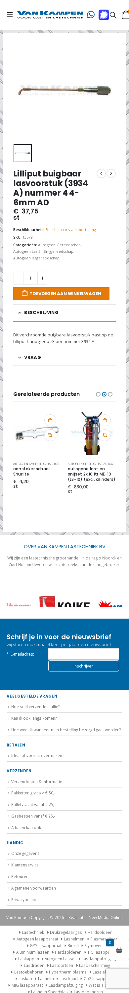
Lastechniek (33, 932)
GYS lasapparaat (46, 945)
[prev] (101, 173)
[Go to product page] (37, 433)
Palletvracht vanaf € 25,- (33, 804)
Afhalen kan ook (26, 827)
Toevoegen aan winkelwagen (65, 293)
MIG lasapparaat (27, 985)
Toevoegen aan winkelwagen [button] (50, 420)
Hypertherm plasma (68, 971)
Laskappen (28, 958)
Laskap (25, 978)
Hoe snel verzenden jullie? (35, 706)
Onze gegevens (25, 853)
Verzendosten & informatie (36, 781)
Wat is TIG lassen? (105, 985)
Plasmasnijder (103, 938)
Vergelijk (50, 435)
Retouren (19, 876)
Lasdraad (69, 978)
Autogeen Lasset (60, 958)
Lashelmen (74, 938)
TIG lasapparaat (102, 952)
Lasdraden (34, 965)
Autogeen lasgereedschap (36, 257)
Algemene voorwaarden (33, 888)
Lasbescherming (94, 965)
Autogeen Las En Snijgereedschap (43, 251)
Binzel (73, 945)
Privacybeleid (23, 899)
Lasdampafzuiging (99, 958)
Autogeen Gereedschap (59, 244)
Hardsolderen (68, 952)
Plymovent (94, 945)
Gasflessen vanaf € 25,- (33, 816)
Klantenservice (25, 864)
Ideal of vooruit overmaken (36, 755)
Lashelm (46, 978)
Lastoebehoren (28, 971)
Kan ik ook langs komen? (34, 718)
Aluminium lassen (32, 952)
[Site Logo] (50, 15)
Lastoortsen (61, 965)
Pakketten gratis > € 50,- (33, 792)
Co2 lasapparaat (99, 978)
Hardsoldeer (100, 932)
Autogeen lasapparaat (37, 938)
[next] (111, 173)
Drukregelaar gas (66, 932)
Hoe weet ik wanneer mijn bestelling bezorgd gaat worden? (66, 729)
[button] (12, 14)
